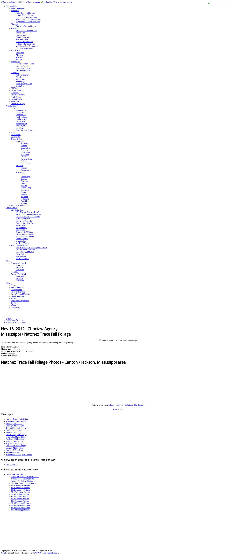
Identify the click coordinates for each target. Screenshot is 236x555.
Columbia (24, 150)
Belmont (24, 179)
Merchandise (21, 241)
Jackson (24, 194)
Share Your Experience (20, 301)
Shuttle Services (22, 239)
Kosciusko (25, 190)
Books (13, 298)
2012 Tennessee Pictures (20, 490)
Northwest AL (21, 117)
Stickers (19, 59)
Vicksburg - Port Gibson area (27, 46)
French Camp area (23, 37)
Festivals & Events (18, 205)
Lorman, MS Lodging (14, 448)
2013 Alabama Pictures (20, 496)
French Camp (26, 188)
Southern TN (21, 115)
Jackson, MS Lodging (14, 441)
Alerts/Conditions (17, 8)
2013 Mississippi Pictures (20, 503)
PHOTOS (15, 73)
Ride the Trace (11, 208)
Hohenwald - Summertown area (28, 19)
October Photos (22, 66)
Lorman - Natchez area (25, 48)
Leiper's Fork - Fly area (25, 15)
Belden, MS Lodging (14, 430)
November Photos (23, 68)
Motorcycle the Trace (19, 245)
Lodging (14, 108)
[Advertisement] (74, 384)
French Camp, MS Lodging (16, 435)
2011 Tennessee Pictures (20, 492)
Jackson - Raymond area (25, 44)
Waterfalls (15, 93)
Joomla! (4, 553)
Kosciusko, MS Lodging (15, 437)
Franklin (24, 146)
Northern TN (21, 110)
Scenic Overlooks (18, 95)
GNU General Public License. (47, 553)
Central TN (20, 112)
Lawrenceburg (26, 159)
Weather (14, 305)
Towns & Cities (17, 139)
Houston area (21, 35)
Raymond (24, 197)
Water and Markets (23, 219)
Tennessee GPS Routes (25, 232)
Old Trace (15, 88)
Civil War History (18, 104)
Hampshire (25, 155)
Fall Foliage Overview (14, 474)
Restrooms (15, 101)
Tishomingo (25, 177)
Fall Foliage (15, 62)
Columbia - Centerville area (26, 17)
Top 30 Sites (16, 50)
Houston (24, 186)
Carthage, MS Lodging (15, 439)
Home (111, 405)
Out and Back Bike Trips (25, 223)
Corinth (24, 174)
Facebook (119, 405)
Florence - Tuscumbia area (26, 26)
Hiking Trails (16, 90)
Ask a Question (17, 287)
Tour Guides (20, 230)
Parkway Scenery (22, 75)
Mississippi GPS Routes (25, 236)
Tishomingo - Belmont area (26, 31)
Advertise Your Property (25, 130)
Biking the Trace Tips (24, 221)
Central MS (20, 121)
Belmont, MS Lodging (14, 424)
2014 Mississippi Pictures (20, 505)
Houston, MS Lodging (14, 432)
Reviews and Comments (25, 250)
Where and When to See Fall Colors (25, 477)
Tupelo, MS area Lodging (16, 428)
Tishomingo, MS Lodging (16, 421)
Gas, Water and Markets (25, 252)
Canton (23, 192)
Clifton (23, 161)
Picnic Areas (16, 97)
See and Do (15, 137)
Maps (8, 261)
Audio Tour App (17, 296)
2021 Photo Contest (23, 70)
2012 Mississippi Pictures (20, 508)
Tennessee (15, 11)
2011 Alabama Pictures (20, 501)
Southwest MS (21, 124)
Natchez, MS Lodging (14, 450)
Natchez (24, 203)
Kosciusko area (22, 39)
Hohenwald (25, 152)
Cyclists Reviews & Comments (28, 217)
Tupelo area (20, 33)
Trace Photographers (24, 84)
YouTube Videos (22, 243)
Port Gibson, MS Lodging (16, 446)
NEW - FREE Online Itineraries (28, 214)
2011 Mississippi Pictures (20, 510)
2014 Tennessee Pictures (20, 485)
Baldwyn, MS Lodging (15, 426)
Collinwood (25, 163)
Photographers (16, 290)
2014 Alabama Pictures (20, 494)
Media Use (20, 86)
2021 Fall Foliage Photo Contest (23, 483)
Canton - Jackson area (24, 42)
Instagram (129, 405)
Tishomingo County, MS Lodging (19, 455)
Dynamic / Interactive (19, 263)
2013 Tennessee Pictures (20, 488)
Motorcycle (20, 79)
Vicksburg (25, 199)
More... (9, 283)
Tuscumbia (25, 170)
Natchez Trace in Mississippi (17, 419)
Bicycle (19, 77)
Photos (13, 285)
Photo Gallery (21, 225)
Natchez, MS (21, 126)
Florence (24, 168)
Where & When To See (25, 64)
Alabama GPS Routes (24, 234)
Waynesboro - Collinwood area (28, 22)
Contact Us (15, 307)
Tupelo (23, 183)
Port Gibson (25, 201)
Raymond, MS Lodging (15, 443)
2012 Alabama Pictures (20, 499)
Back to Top (118, 409)
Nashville (24, 143)
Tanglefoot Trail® (13, 452)
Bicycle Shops (21, 228)
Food (13, 132)
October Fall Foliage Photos (22, 481)
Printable (14, 272)
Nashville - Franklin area (25, 13)
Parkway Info (11, 6)
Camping (19, 128)
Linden (23, 157)
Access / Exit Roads (18, 274)
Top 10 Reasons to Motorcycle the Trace (31, 248)
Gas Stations (16, 135)
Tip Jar (13, 303)
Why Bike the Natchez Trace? (27, 212)
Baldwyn (24, 181)
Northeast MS (21, 119)
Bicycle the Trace (17, 210)
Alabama (14, 24)
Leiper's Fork (26, 148)
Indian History (16, 99)
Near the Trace (11, 106)
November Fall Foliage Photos (23, 479)
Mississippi (15, 28)
